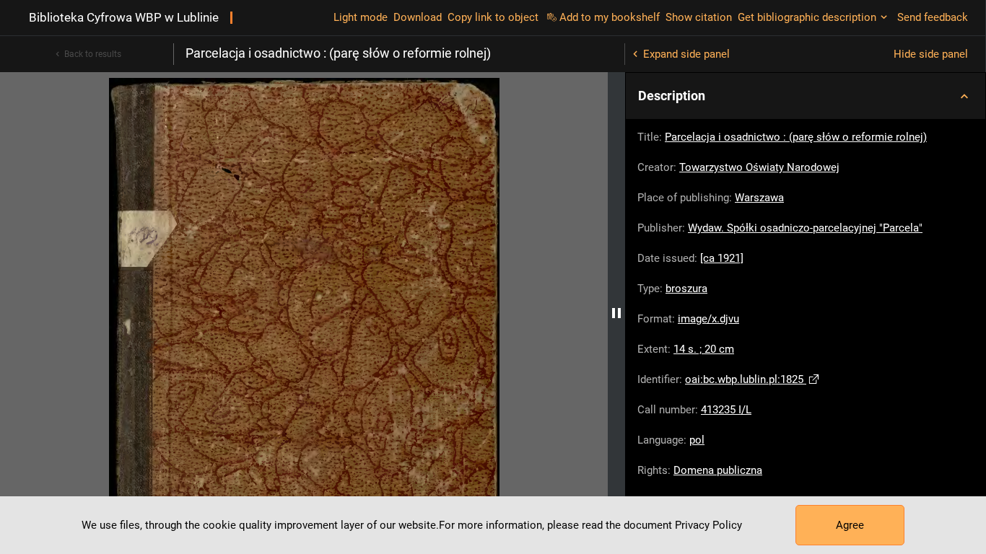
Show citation (699, 17)
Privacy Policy (708, 525)
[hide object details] (616, 313)
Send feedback (932, 17)
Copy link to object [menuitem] (493, 17)
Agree (850, 525)
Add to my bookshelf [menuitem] (609, 17)
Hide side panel (931, 54)
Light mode (360, 17)
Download (417, 17)
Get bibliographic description (807, 17)
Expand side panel (686, 54)
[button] (805, 96)
